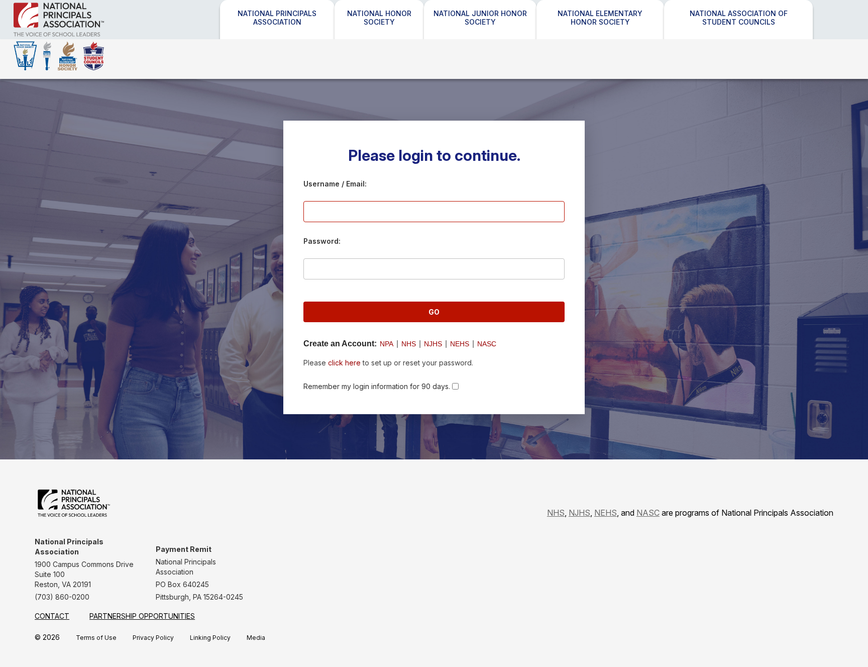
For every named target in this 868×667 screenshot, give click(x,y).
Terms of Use (96, 637)
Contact (52, 616)
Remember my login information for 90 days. (376, 386)
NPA (386, 344)
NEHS (459, 344)
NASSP (85, 36)
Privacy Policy (153, 637)
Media (256, 637)
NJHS (433, 344)
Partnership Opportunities (142, 616)
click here (344, 362)
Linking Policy (210, 637)
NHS (408, 344)
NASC (486, 344)
